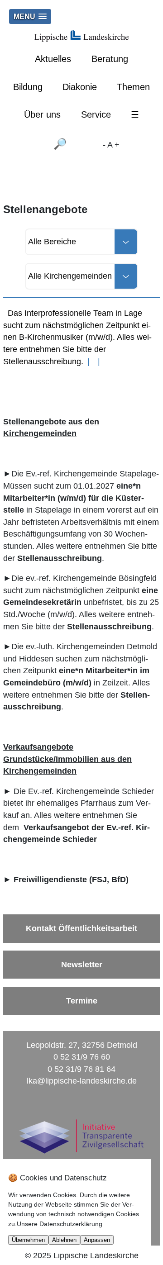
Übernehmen (28, 1239)
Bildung (28, 87)
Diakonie (79, 87)
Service (96, 114)
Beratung (109, 59)
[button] (30, 16)
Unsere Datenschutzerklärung (59, 1223)
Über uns (42, 114)
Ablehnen (64, 1239)
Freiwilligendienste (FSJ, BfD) (71, 879)
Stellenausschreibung (59, 558)
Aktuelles (53, 59)
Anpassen (97, 1239)
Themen (133, 87)
